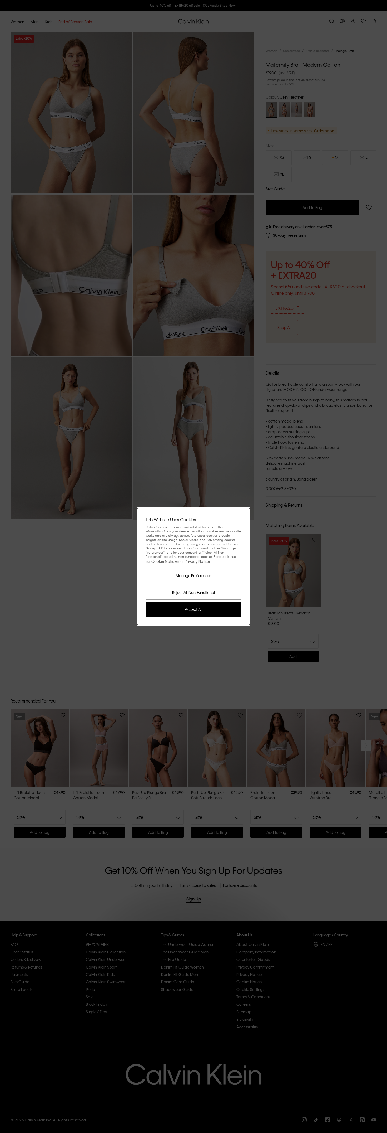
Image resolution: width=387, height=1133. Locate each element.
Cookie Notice (164, 561)
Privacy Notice (197, 561)
